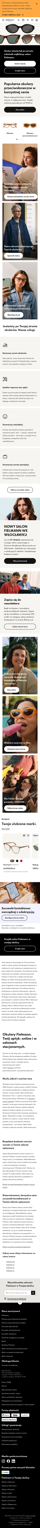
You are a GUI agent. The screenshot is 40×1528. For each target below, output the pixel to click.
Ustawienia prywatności (21, 1520)
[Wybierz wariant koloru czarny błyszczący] (17, 861)
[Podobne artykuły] (24, 835)
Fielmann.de (10, 1262)
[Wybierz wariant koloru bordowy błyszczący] (21, 861)
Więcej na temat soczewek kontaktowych (17, 1247)
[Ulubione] (32, 20)
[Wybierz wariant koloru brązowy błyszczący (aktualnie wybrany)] (12, 861)
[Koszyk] (37, 20)
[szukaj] (19, 20)
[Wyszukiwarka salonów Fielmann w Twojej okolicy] (23, 20)
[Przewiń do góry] (20, 1302)
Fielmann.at (10, 1268)
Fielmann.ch (10, 1265)
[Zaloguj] (28, 20)
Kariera (5, 1450)
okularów (10, 1068)
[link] (20, 8)
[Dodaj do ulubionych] (28, 835)
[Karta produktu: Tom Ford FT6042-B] (16, 853)
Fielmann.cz (10, 1271)
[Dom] (10, 20)
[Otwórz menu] (3, 20)
